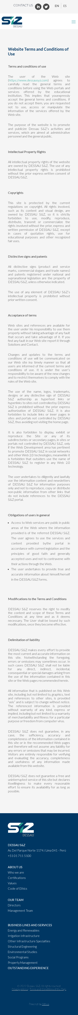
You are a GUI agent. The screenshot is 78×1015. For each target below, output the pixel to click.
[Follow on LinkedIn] (38, 7)
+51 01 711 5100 (19, 855)
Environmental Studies (22, 952)
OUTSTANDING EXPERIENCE (28, 968)
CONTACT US (23, 5)
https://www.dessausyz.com (28, 80)
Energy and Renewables (23, 930)
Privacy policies (20, 989)
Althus (45, 1004)
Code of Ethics (17, 888)
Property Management (23, 962)
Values (12, 883)
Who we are (16, 872)
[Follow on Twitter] (46, 7)
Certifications (17, 878)
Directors (14, 905)
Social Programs (18, 957)
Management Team (20, 910)
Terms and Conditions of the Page (48, 989)
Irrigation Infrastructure (24, 936)
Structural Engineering (22, 946)
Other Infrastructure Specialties (29, 941)
